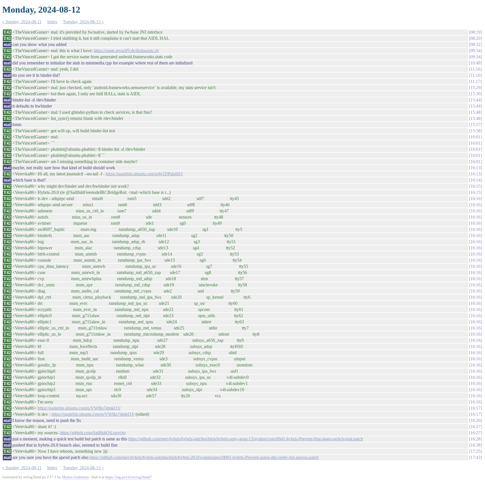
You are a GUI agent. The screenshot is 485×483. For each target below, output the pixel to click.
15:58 (475, 130)
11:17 (475, 81)
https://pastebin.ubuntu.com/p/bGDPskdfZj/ (144, 173)
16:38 (475, 445)
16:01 (475, 136)
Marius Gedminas (75, 477)
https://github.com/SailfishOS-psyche (93, 432)
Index (52, 21)
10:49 (475, 63)
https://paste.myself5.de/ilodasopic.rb (126, 50)
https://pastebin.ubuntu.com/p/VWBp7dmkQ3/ (79, 408)
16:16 (475, 198)
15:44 (475, 99)
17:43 (475, 457)
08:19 (475, 32)
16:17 (475, 408)
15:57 (475, 124)
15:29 (475, 87)
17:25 (475, 451)
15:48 (475, 112)
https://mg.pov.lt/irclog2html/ (128, 477)
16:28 (475, 438)
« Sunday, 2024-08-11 (22, 21)
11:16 (475, 69)
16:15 (475, 186)
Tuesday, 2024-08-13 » (83, 21)
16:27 (475, 426)
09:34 (475, 50)
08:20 (475, 38)
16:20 (475, 420)
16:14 (475, 180)
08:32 (475, 44)
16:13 (475, 167)
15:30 (475, 93)
